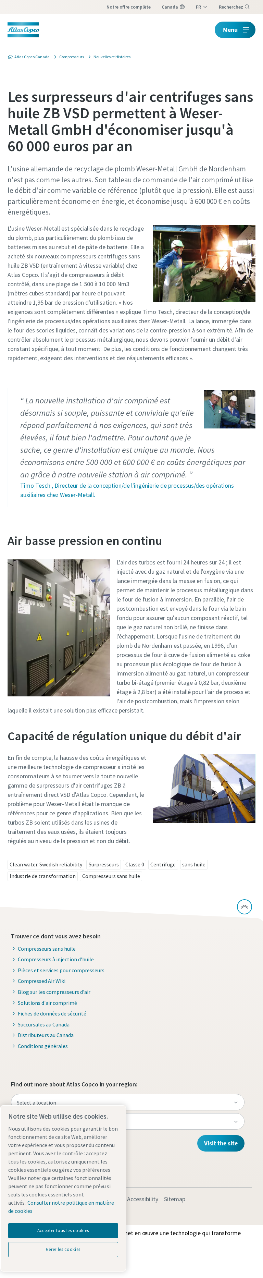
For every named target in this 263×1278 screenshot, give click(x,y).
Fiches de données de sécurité (52, 1013)
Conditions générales (43, 1046)
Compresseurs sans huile (111, 876)
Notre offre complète (129, 7)
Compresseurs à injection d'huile (56, 959)
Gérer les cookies (63, 1249)
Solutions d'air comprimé (47, 1002)
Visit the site (221, 1143)
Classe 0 (134, 864)
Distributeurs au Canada (46, 1035)
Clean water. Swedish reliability (46, 864)
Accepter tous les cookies (63, 1230)
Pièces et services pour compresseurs (61, 970)
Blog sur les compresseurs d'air (54, 991)
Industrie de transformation (43, 876)
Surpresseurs (104, 864)
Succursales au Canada (44, 1024)
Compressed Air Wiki (41, 980)
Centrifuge (163, 864)
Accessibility (142, 1199)
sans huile (193, 864)
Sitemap (174, 1199)
